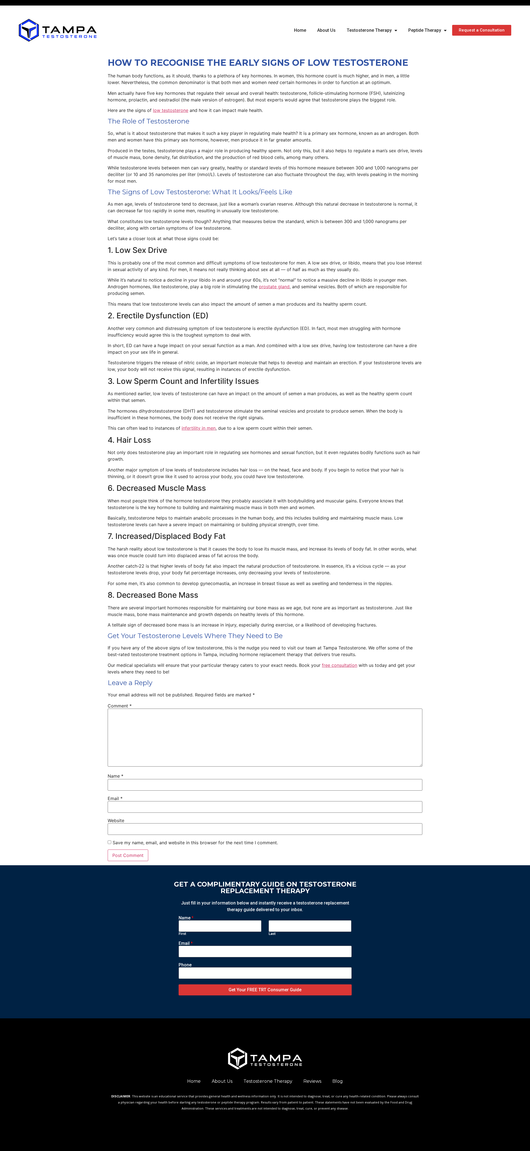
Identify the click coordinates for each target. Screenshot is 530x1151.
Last (272, 934)
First (182, 934)
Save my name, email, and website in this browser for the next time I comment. (195, 842)
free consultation (339, 665)
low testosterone (170, 110)
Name (115, 776)
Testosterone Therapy (369, 30)
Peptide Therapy (424, 30)
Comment (120, 706)
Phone (185, 965)
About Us (326, 30)
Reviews (312, 1081)
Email (115, 798)
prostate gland (274, 286)
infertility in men (199, 428)
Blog (337, 1081)
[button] (481, 30)
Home (300, 30)
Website (116, 820)
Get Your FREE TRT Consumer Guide (265, 989)
